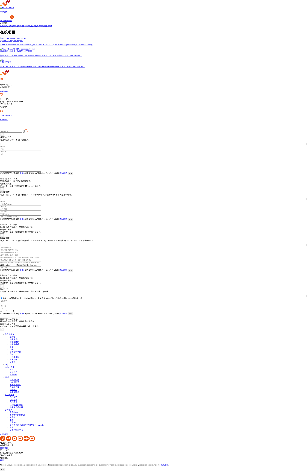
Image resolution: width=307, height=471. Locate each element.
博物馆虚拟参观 (45, 26)
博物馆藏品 (14, 344)
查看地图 (4, 92)
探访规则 (13, 390)
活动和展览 (9, 367)
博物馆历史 (14, 339)
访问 (7, 377)
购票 (2, 434)
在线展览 (4, 26)
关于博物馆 (9, 334)
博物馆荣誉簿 (15, 352)
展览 (11, 347)
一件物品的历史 (31, 26)
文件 (11, 354)
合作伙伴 (8, 410)
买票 (2, 460)
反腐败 (12, 362)
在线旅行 (12, 26)
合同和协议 (14, 387)
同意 (2, 469)
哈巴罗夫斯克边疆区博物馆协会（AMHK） (28, 425)
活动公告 (13, 372)
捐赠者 (12, 417)
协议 (22, 173)
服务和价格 (14, 380)
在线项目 (20, 26)
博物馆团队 (14, 342)
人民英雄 (13, 359)
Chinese (10, 8)
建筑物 (12, 337)
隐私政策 (63, 173)
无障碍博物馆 (15, 385)
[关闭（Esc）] (2, 134)
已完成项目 (14, 357)
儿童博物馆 (14, 382)
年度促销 (13, 375)
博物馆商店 (14, 392)
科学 (11, 349)
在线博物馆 (7, 21)
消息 (7, 364)
